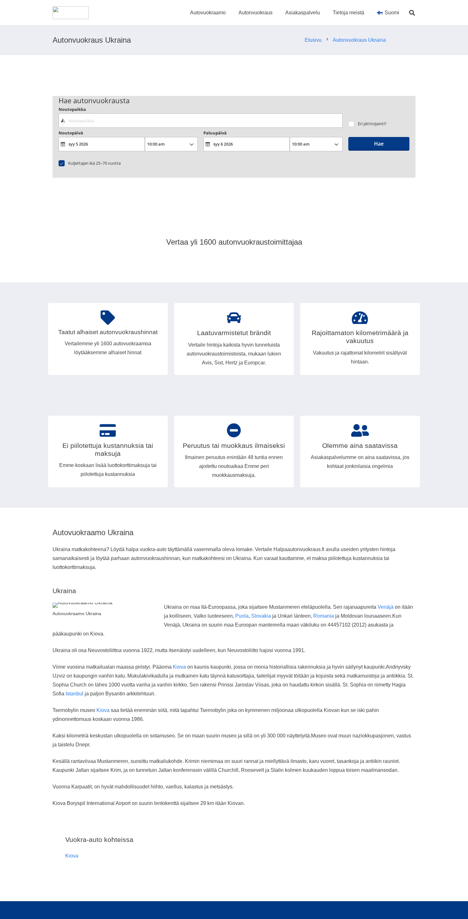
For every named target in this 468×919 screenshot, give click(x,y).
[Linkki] (71, 12)
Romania (323, 616)
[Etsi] (412, 13)
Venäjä (386, 607)
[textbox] (200, 120)
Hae (379, 143)
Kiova (179, 667)
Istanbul (74, 693)
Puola (242, 616)
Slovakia (261, 616)
